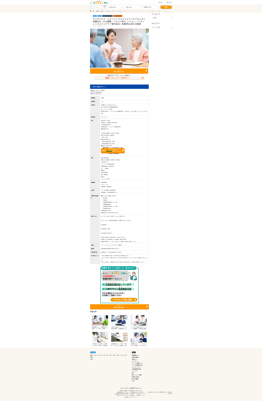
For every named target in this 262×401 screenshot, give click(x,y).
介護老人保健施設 (135, 357)
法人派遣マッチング (140, 395)
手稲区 (114, 355)
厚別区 (110, 355)
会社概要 (121, 390)
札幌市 (95, 15)
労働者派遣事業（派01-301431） (123, 392)
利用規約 (125, 390)
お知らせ (160, 2)
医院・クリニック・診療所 (137, 374)
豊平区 (125, 355)
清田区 (118, 355)
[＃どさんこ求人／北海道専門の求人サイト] (99, 2)
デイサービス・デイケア (107, 15)
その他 (91, 359)
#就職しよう (133, 395)
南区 (101, 355)
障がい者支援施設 (135, 378)
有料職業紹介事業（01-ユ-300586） (137, 392)
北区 (98, 355)
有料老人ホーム (135, 359)
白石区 (99, 15)
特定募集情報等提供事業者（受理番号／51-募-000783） (125, 393)
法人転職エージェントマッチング (130, 397)
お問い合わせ (169, 2)
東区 (107, 355)
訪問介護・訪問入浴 (135, 376)
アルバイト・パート (118, 15)
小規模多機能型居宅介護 (136, 369)
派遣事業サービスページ (141, 393)
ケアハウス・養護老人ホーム (137, 363)
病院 (132, 373)
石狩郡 (91, 357)
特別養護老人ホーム (135, 355)
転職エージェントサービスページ (123, 395)
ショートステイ (135, 371)
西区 (104, 355)
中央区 (95, 355)
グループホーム (135, 361)
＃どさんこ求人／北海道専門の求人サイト (131, 388)
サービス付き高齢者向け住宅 (137, 365)
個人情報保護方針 (132, 390)
